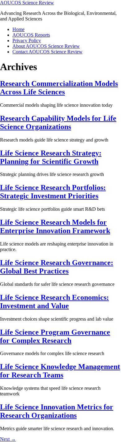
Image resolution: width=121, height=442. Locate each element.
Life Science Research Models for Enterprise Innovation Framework (55, 226)
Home (18, 29)
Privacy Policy (26, 40)
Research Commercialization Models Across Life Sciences (59, 87)
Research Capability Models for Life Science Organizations (58, 122)
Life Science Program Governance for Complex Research (55, 336)
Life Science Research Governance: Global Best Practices (56, 267)
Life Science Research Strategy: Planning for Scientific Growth (50, 157)
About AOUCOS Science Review (46, 46)
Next (8, 439)
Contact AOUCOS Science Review (47, 51)
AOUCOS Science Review (27, 2)
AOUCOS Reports (31, 35)
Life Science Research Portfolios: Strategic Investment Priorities (53, 191)
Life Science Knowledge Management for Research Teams (60, 371)
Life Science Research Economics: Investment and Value (54, 301)
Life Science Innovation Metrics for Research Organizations (56, 411)
